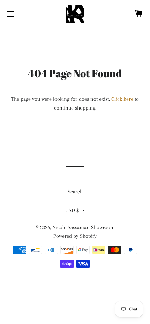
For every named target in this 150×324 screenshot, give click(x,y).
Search (75, 191)
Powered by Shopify (75, 236)
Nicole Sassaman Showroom (83, 227)
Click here (122, 99)
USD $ (72, 210)
